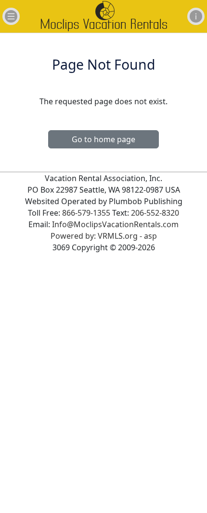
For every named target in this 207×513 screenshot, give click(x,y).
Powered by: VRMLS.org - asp (104, 236)
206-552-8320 (155, 213)
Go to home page (103, 139)
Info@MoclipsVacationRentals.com (115, 224)
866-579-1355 (86, 213)
